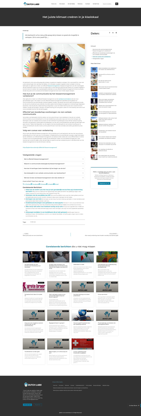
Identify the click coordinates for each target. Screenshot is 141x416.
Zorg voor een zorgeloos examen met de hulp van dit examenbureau (34, 324)
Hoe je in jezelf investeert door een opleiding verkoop (81, 323)
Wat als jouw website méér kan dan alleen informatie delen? (67, 390)
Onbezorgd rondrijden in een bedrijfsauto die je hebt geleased (46, 212)
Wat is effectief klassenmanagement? (54, 159)
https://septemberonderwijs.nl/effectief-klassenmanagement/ (40, 147)
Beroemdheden (97, 385)
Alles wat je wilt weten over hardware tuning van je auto (44, 206)
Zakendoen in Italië (78, 264)
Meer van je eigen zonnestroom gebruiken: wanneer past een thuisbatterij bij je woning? (106, 101)
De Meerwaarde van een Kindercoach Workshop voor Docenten (33, 266)
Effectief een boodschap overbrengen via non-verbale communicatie (104, 53)
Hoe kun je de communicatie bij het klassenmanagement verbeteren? (102, 50)
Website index (105, 385)
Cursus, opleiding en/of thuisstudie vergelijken (79, 352)
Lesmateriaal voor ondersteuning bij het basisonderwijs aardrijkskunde (107, 266)
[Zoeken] (116, 4)
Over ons (53, 3)
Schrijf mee (96, 3)
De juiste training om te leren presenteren (81, 295)
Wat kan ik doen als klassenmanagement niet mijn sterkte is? (54, 178)
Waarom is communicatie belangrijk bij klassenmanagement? (54, 163)
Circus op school (102, 294)
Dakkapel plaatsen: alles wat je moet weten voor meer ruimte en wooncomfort (108, 119)
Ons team (62, 3)
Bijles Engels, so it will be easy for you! (58, 352)
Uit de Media (71, 3)
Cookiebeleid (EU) (80, 385)
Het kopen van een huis (33, 199)
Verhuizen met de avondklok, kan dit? (38, 195)
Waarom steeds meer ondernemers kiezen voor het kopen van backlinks (70, 387)
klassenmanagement (54, 85)
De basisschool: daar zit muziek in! (33, 295)
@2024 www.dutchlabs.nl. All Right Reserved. (70, 412)
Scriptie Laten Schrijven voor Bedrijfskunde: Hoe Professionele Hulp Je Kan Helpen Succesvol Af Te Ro (58, 266)
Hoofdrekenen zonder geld (32, 351)
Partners (80, 3)
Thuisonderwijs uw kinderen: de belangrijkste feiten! (106, 323)
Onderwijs (25, 30)
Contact (87, 3)
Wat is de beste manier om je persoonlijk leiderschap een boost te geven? (57, 296)
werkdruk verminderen (64, 99)
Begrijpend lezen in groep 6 (56, 323)
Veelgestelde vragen (98, 58)
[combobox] (108, 4)
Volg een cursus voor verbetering (102, 56)
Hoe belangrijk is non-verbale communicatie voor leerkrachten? (54, 173)
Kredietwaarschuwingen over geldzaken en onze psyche (44, 202)
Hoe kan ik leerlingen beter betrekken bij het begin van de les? (54, 168)
